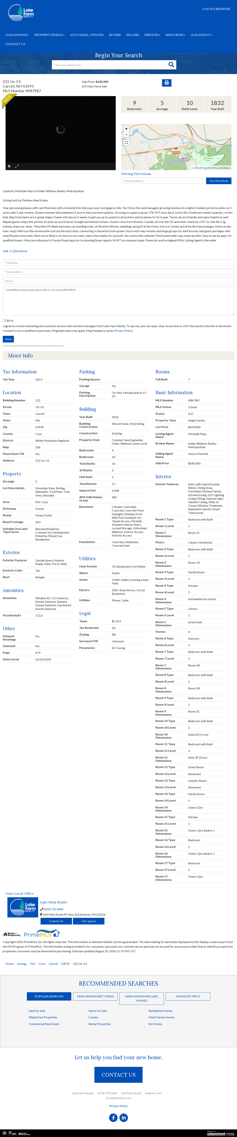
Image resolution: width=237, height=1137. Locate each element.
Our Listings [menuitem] (16, 35)
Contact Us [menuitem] (15, 44)
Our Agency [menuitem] (201, 35)
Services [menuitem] (151, 35)
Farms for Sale (98, 1010)
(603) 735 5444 (53, 909)
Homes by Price (188, 996)
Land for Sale (37, 1010)
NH (32, 963)
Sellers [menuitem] (132, 35)
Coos (42, 963)
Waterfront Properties (43, 1017)
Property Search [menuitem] (48, 35)
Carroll (53, 963)
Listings (22, 963)
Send (8, 339)
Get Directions (219, 181)
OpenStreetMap (210, 168)
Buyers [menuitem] (115, 35)
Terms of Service (54, 346)
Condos (93, 1017)
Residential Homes (160, 1010)
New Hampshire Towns (95, 996)
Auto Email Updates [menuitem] (87, 35)
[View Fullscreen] (126, 142)
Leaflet (195, 168)
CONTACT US (119, 1074)
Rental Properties (100, 1024)
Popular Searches (49, 996)
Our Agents (89, 921)
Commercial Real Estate (44, 1024)
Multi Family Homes (161, 1017)
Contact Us (56, 921)
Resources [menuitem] (174, 35)
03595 (65, 963)
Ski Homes (155, 1024)
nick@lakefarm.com (118, 1098)
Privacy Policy (123, 330)
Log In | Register (216, 9)
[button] (171, 64)
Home (10, 963)
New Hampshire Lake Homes (141, 998)
